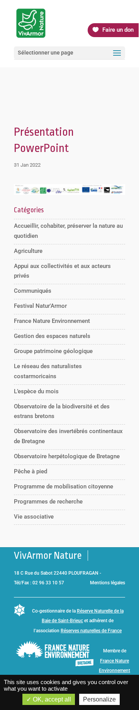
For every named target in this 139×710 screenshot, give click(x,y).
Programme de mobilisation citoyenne (63, 486)
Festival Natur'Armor (40, 305)
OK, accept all (51, 699)
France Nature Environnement (52, 320)
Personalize (99, 699)
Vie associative (34, 516)
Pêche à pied (30, 471)
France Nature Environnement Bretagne (114, 670)
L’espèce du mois (36, 391)
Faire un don (118, 29)
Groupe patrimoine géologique (53, 351)
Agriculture (28, 250)
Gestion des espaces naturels (52, 336)
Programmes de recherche (48, 501)
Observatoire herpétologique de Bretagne (67, 456)
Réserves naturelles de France (91, 630)
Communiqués (32, 290)
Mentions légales (107, 582)
